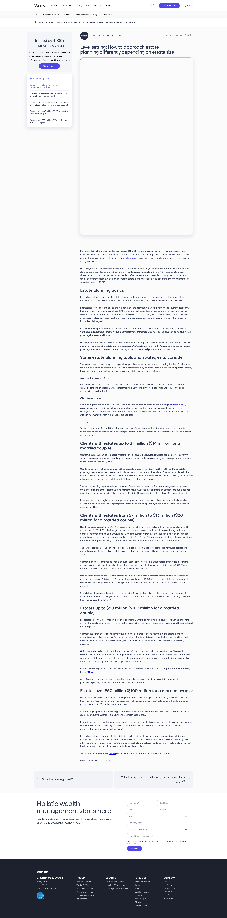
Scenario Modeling (84, 892)
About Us (167, 882)
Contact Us (168, 891)
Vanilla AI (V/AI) (82, 885)
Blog (95, 15)
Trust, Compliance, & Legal (46, 888)
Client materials (82, 15)
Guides (67, 15)
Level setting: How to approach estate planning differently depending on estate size (99, 22)
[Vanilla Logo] (40, 5)
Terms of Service (43, 885)
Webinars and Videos (144, 882)
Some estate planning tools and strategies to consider (44, 86)
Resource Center (46, 22)
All (37, 15)
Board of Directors (171, 895)
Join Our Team (169, 888)
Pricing (79, 5)
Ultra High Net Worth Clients (118, 888)
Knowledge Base (142, 899)
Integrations (81, 899)
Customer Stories (142, 906)
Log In (185, 5)
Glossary (138, 902)
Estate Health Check (85, 895)
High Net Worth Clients (115, 885)
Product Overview (84, 882)
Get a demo (168, 5)
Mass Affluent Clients (115, 882)
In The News (107, 15)
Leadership (168, 885)
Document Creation (84, 888)
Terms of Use (131, 843)
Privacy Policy (178, 841)
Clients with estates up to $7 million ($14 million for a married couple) (48, 95)
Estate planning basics (40, 78)
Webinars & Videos (51, 15)
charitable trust (177, 404)
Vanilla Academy (142, 892)
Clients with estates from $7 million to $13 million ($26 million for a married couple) (49, 103)
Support (138, 895)
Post (58, 22)
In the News (168, 898)
